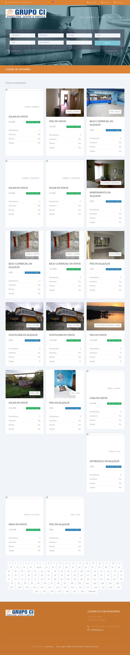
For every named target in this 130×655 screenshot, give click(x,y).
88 (108, 579)
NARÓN (27, 107)
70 (108, 575)
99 (65, 583)
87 (101, 579)
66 (82, 575)
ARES (73, 393)
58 (29, 575)
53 (115, 571)
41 (35, 571)
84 (82, 579)
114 (65, 587)
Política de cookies (91, 647)
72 (121, 575)
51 (101, 571)
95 (38, 583)
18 (113, 563)
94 (32, 583)
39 (22, 571)
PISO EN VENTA (57, 121)
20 (11, 567)
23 (31, 567)
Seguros (111, 17)
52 (108, 571)
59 (35, 575)
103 (94, 583)
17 (106, 563)
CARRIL (117, 325)
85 (88, 579)
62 (55, 575)
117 (87, 587)
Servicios (101, 17)
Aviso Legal (60, 647)
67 (88, 575)
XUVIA (118, 451)
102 (87, 583)
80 (55, 579)
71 (115, 575)
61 (49, 575)
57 (22, 575)
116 (80, 587)
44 (55, 571)
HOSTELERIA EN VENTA (62, 335)
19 (120, 563)
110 (34, 587)
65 (75, 575)
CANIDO (117, 388)
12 (73, 563)
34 (106, 567)
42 (42, 571)
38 (16, 571)
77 (35, 579)
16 (100, 563)
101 (79, 583)
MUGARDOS (105, 183)
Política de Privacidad (74, 647)
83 (75, 579)
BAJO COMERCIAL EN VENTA (65, 264)
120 (110, 587)
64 (68, 575)
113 (57, 587)
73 (9, 579)
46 (68, 571)
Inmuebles (90, 17)
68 (95, 575)
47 (75, 571)
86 (95, 579)
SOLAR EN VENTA (18, 117)
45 (62, 571)
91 (12, 583)
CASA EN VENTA (98, 398)
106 (117, 583)
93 (25, 583)
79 (49, 579)
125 (59, 591)
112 (49, 587)
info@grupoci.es (97, 630)
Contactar (120, 17)
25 (46, 567)
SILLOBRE (36, 325)
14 (87, 563)
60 (42, 575)
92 (19, 583)
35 (112, 567)
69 (101, 575)
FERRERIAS (35, 107)
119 (103, 587)
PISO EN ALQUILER (100, 264)
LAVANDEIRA (34, 178)
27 (60, 567)
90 (121, 579)
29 (73, 567)
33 (99, 567)
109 (26, 587)
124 (51, 591)
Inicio (81, 17)
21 (18, 567)
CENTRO (77, 112)
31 (86, 567)
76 (29, 579)
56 (16, 575)
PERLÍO (117, 112)
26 (53, 567)
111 (42, 587)
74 (16, 579)
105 (110, 583)
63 (62, 575)
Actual (38, 567)
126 (67, 591)
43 (49, 571)
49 (88, 571)
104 (102, 583)
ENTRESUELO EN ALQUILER (104, 461)
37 (9, 571)
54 (121, 571)
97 (52, 583)
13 (80, 563)
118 (95, 587)
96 (45, 583)
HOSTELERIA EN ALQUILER (23, 335)
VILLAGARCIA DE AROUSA (104, 325)
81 (62, 579)
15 (93, 563)
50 (95, 571)
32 (93, 567)
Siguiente (92, 591)
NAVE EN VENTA (18, 524)
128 (82, 591)
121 (118, 587)
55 (9, 575)
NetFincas (49, 647)
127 (74, 591)
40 (29, 571)
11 (67, 563)
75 (22, 579)
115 (72, 587)
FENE (112, 112)
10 (60, 563)
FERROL (69, 112)
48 (82, 571)
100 (71, 583)
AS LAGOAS (35, 514)
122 (36, 591)
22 (24, 567)
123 (44, 591)
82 (68, 579)
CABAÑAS (25, 178)
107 (11, 587)
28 (66, 567)
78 (42, 579)
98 (58, 583)
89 (115, 579)
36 (119, 567)
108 (19, 587)
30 (79, 567)
